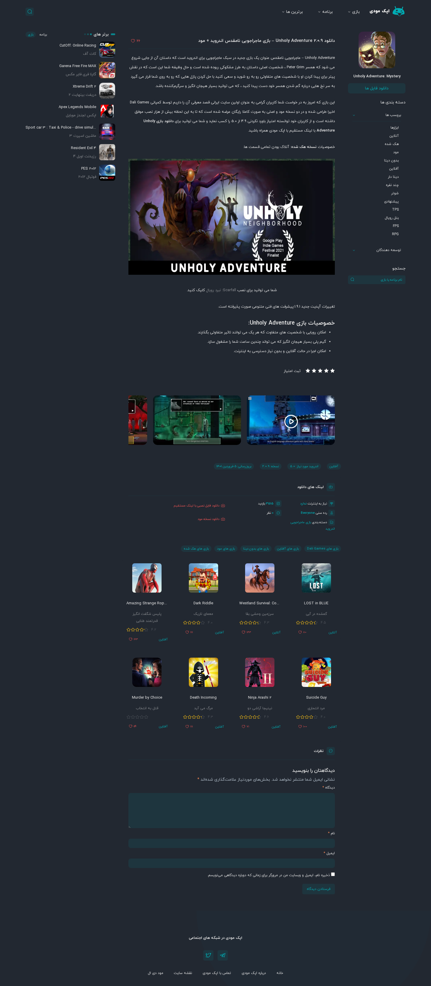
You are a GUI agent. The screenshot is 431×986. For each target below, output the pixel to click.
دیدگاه (329, 787)
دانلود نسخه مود (208, 519)
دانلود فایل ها (376, 88)
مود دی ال (155, 973)
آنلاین (394, 136)
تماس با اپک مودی (217, 973)
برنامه (327, 12)
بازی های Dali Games (322, 548)
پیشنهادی (391, 201)
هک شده (392, 144)
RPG (395, 234)
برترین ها (294, 12)
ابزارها (395, 127)
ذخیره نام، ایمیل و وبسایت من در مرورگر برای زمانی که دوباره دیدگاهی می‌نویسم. (268, 875)
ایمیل (329, 853)
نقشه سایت (183, 973)
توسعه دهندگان (388, 250)
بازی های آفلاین (288, 548)
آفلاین (394, 168)
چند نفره (392, 185)
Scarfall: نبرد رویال (221, 290)
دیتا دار (393, 177)
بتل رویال (392, 218)
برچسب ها (393, 115)
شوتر (395, 193)
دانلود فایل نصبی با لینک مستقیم (196, 505)
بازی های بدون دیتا (256, 548)
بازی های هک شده (196, 548)
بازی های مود (226, 548)
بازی (356, 12)
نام (331, 833)
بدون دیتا (391, 160)
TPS (395, 209)
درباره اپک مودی (254, 973)
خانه (279, 973)
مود (396, 152)
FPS (396, 226)
